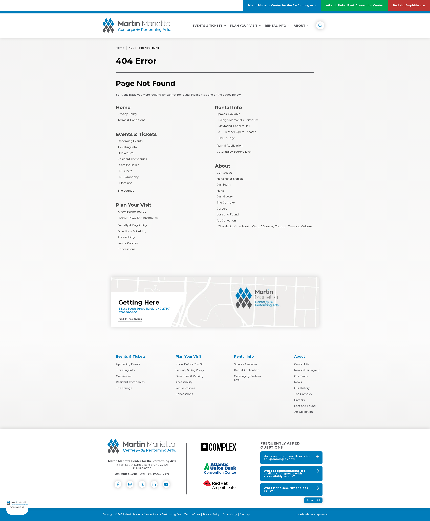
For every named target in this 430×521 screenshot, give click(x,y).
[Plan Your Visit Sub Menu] (260, 25)
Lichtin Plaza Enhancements (138, 217)
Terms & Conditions (131, 120)
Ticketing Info (127, 147)
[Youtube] (166, 484)
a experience (312, 514)
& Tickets (131, 356)
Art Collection (226, 220)
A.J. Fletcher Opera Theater (237, 132)
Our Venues (126, 153)
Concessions (127, 249)
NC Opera (125, 171)
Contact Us (224, 172)
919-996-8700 (127, 312)
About (299, 26)
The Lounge (126, 190)
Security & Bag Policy (132, 225)
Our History (225, 196)
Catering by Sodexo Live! (234, 151)
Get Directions (130, 319)
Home (120, 47)
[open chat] (17, 503)
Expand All (313, 500)
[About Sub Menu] (307, 25)
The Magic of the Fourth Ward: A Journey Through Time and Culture (265, 226)
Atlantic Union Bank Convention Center (357, 7)
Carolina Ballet (129, 165)
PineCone (125, 183)
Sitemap (245, 514)
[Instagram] (130, 484)
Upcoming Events (130, 141)
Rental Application (230, 145)
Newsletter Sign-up (230, 178)
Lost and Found (228, 214)
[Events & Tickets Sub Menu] (225, 25)
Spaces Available (228, 114)
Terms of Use (192, 514)
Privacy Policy (127, 114)
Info (244, 356)
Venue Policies (128, 243)
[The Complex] (218, 447)
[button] (291, 457)
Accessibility (126, 237)
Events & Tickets (207, 26)
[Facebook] (118, 484)
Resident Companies (132, 159)
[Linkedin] (154, 484)
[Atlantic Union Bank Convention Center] (220, 468)
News (221, 190)
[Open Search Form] (320, 25)
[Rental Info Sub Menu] (288, 25)
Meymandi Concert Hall (234, 126)
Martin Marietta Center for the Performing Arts (136, 25)
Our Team (224, 184)
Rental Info (275, 26)
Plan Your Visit (243, 26)
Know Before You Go (132, 211)
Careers (222, 208)
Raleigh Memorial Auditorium (238, 120)
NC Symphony (129, 177)
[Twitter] (142, 484)
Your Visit (188, 356)
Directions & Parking (132, 231)
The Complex (226, 202)
